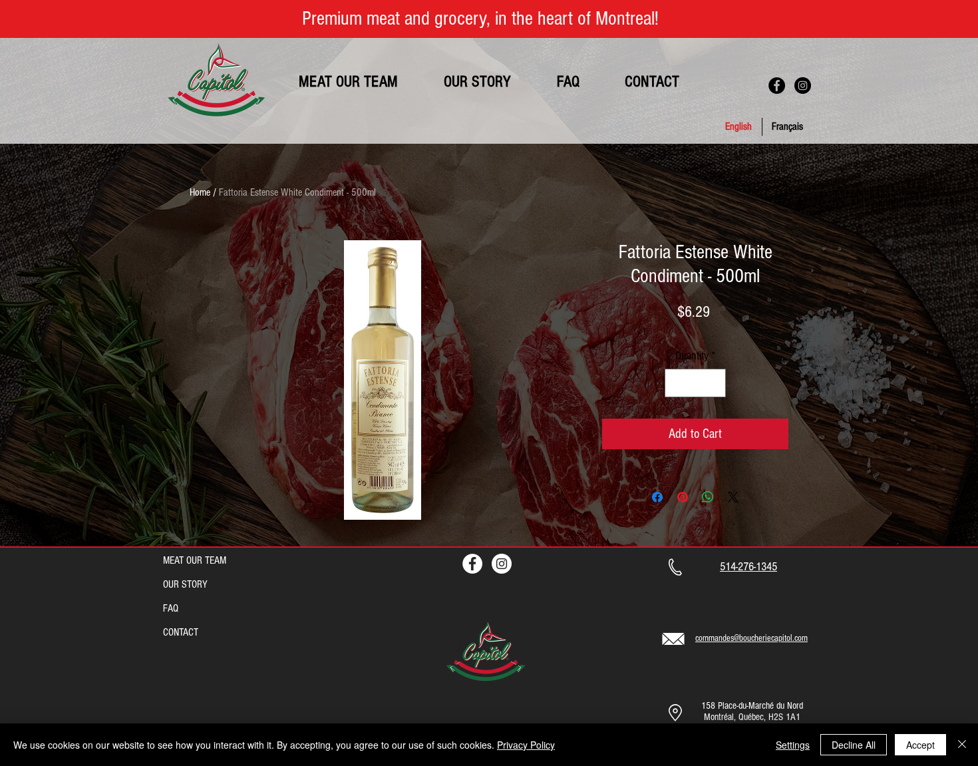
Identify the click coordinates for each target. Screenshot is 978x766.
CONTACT (180, 632)
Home (200, 192)
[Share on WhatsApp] (708, 497)
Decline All (854, 744)
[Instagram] (802, 85)
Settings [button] (793, 744)
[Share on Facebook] (657, 497)
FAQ (170, 608)
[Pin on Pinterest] (683, 497)
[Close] (962, 744)
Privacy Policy (526, 744)
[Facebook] (776, 85)
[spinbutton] (695, 383)
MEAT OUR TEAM (194, 560)
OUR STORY (185, 584)
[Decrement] (677, 383)
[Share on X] (733, 497)
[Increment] (713, 383)
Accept (920, 744)
